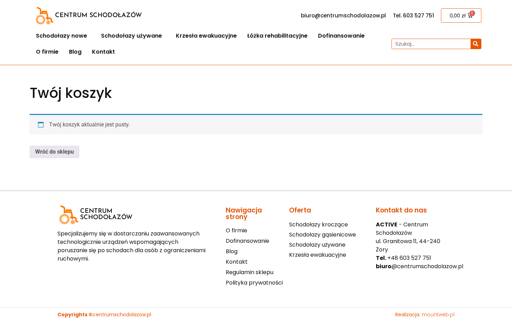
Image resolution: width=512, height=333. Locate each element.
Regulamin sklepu (249, 272)
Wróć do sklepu (54, 151)
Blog (75, 52)
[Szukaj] (476, 44)
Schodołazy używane (131, 36)
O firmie (47, 52)
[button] (63, 36)
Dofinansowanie (341, 36)
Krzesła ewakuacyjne (206, 36)
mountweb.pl (438, 314)
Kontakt (103, 52)
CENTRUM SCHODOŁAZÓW (98, 16)
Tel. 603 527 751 (413, 15)
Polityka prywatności (254, 282)
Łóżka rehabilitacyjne (277, 36)
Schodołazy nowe (61, 36)
